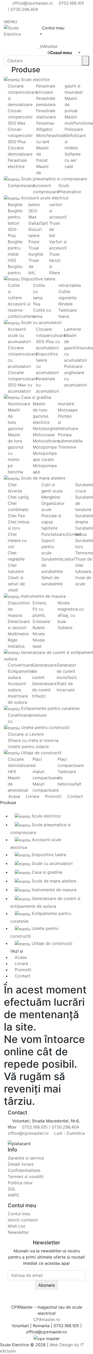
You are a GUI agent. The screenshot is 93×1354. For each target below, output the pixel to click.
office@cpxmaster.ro (32, 3)
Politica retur (20, 1182)
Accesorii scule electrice (44, 197)
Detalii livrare (21, 1164)
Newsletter (18, 1232)
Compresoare (21, 185)
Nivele (39, 633)
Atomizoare (19, 403)
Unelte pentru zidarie (28, 746)
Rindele (65, 303)
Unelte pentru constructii (44, 727)
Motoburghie (45, 428)
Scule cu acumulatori (41, 322)
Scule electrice (35, 79)
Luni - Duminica (69, 1133)
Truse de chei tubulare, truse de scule (83, 571)
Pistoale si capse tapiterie (51, 522)
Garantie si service (26, 1158)
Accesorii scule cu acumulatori (19, 335)
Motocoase (44, 434)
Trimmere (67, 447)
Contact (74, 796)
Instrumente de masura (43, 596)
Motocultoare (46, 440)
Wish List (16, 1226)
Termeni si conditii (25, 1176)
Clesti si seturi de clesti (16, 584)
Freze (33, 241)
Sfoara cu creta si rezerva (33, 740)
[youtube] (13, 15)
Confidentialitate (24, 1170)
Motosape (68, 409)
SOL (12, 1188)
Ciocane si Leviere (26, 734)
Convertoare (20, 665)
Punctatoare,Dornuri (61, 534)
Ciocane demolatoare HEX (20, 765)
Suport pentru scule (48, 546)
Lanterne (72, 329)
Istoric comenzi (23, 1219)
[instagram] (18, 15)
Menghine (50, 497)
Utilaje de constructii (40, 752)
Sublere (65, 627)
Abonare (46, 1285)
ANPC (13, 1195)
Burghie (15, 204)
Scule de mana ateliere (42, 478)
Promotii (52, 796)
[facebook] (9, 15)
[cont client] (40, 40)
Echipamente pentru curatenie (50, 708)
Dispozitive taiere (37, 278)
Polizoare (74, 129)
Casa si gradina (35, 397)
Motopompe (45, 447)
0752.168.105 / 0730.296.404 (50, 1127)
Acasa (13, 796)
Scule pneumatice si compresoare (53, 178)
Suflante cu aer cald (73, 160)
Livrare (32, 796)
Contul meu (19, 1213)
